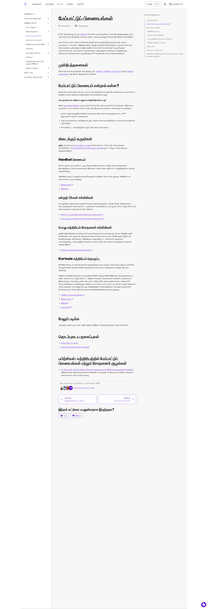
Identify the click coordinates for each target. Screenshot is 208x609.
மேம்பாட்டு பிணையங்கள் (33, 36)
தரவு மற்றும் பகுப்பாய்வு (33, 53)
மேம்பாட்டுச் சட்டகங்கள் (82, 145)
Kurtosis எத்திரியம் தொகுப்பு (156, 43)
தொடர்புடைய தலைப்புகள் (154, 50)
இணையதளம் (67, 185)
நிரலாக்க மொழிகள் (32, 68)
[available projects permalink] (57, 139)
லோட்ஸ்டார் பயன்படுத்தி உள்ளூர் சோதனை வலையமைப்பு (82, 214)
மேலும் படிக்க (151, 46)
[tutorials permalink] (57, 361)
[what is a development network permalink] (57, 85)
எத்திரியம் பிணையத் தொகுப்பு (73, 295)
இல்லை (78, 416)
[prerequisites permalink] (57, 65)
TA (177, 4)
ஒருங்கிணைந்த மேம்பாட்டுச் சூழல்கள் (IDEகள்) (34, 62)
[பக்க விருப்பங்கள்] (72, 26)
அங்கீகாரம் (29, 48)
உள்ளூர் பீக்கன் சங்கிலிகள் (155, 35)
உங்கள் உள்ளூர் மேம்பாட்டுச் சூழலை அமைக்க (87, 148)
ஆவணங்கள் (66, 307)
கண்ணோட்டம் (29, 14)
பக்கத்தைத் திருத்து (81, 26)
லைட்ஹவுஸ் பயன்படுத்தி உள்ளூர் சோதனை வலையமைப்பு (82, 219)
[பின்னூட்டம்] (203, 604)
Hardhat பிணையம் (153, 31)
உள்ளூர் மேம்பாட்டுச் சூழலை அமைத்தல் (75, 347)
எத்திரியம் (83, 34)
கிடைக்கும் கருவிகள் (153, 28)
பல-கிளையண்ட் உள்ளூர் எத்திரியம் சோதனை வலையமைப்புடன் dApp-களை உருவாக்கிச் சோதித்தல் (97, 369)
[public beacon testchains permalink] (57, 227)
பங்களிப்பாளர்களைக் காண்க (84, 388)
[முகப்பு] (25, 4)
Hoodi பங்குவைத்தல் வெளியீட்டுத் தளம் (76, 250)
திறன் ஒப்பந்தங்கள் (32, 31)
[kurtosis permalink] (57, 259)
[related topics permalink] (57, 336)
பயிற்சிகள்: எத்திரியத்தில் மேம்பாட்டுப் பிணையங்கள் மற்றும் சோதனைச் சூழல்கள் (165, 55)
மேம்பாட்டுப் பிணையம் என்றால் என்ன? (158, 24)
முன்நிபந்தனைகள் (152, 20)
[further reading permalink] (57, 318)
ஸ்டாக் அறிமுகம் (31, 27)
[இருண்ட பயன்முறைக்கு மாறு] (165, 4)
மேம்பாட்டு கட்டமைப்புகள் (33, 40)
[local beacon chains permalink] (57, 198)
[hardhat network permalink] (57, 159)
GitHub (65, 189)
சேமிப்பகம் (29, 57)
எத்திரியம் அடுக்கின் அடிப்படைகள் (108, 71)
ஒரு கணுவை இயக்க (71, 105)
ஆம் (65, 416)
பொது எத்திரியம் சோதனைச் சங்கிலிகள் (160, 39)
